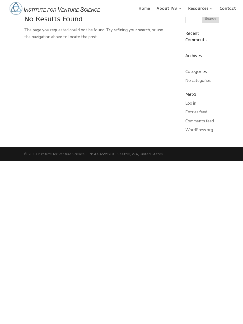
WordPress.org (199, 130)
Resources (198, 9)
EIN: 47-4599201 (100, 154)
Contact (228, 9)
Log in (190, 103)
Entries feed (196, 112)
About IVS (167, 9)
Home (144, 9)
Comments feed (199, 121)
